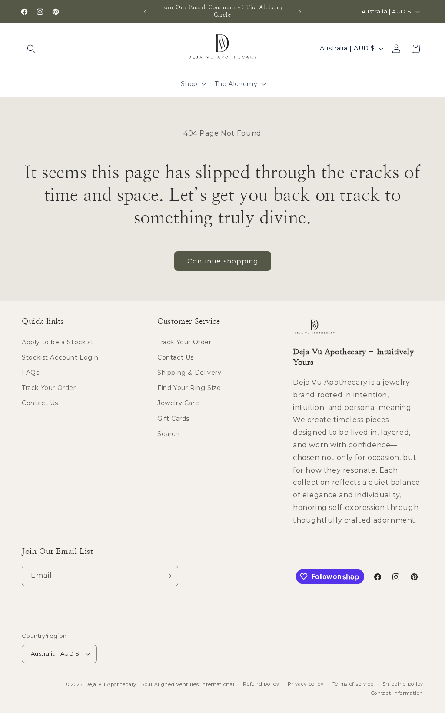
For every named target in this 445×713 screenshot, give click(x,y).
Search (168, 434)
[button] (31, 48)
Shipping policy (403, 684)
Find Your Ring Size (189, 388)
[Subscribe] (168, 576)
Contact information (397, 693)
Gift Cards (173, 419)
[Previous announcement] (145, 11)
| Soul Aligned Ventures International (186, 684)
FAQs (30, 372)
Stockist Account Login (60, 357)
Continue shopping (222, 261)
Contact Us (40, 403)
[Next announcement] (299, 11)
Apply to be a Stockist (57, 342)
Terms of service (353, 684)
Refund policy (261, 684)
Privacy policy (306, 684)
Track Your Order (49, 388)
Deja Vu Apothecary (110, 684)
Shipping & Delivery (189, 372)
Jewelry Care (178, 403)
